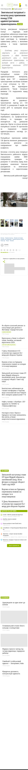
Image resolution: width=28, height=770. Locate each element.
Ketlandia (6, 244)
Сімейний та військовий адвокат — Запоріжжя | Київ (13, 662)
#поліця (2, 238)
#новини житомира (18, 238)
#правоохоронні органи (18, 239)
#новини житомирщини (6, 239)
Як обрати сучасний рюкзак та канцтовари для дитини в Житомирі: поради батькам (13, 328)
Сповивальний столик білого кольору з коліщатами (13, 627)
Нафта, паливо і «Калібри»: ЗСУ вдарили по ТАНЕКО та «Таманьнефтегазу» (13, 404)
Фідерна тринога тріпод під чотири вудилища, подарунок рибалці (13, 651)
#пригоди (3, 240)
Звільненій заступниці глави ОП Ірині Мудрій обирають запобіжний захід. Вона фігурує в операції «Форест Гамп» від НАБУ (14, 377)
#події (7, 240)
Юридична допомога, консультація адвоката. (11, 672)
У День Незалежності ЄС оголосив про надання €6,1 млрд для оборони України (12, 353)
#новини (12, 240)
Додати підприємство (14, 545)
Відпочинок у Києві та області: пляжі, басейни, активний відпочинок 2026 (13, 340)
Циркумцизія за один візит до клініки (13, 604)
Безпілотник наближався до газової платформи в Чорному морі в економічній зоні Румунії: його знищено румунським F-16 (14, 391)
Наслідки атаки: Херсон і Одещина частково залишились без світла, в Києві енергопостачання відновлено (14, 416)
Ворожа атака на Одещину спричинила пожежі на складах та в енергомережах (14, 364)
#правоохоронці (9, 238)
